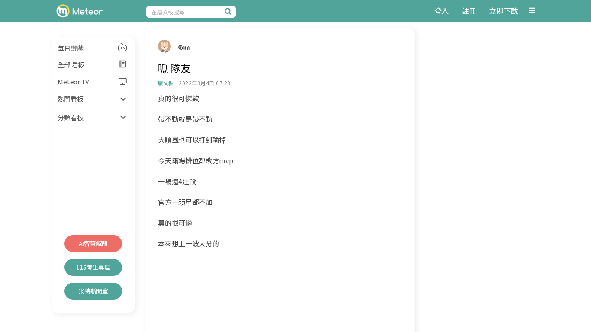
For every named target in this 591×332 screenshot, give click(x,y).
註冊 (469, 10)
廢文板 (165, 82)
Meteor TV (73, 81)
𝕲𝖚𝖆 (184, 47)
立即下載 (503, 10)
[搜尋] (229, 11)
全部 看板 (71, 64)
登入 (441, 10)
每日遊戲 (70, 48)
